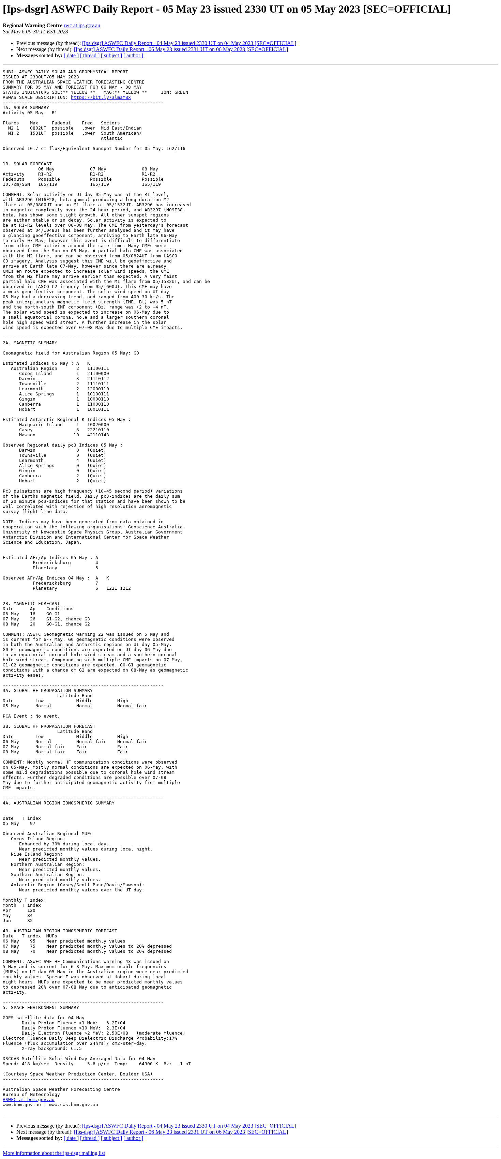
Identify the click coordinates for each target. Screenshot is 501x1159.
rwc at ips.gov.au (82, 25)
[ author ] (133, 55)
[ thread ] (90, 55)
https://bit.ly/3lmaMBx (101, 97)
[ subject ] (111, 55)
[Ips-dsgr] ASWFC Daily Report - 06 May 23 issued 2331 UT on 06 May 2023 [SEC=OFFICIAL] (181, 49)
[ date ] (71, 55)
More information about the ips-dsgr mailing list (54, 1153)
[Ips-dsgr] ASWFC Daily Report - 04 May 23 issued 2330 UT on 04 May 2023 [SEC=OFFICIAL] (189, 43)
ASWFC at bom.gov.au (29, 1099)
